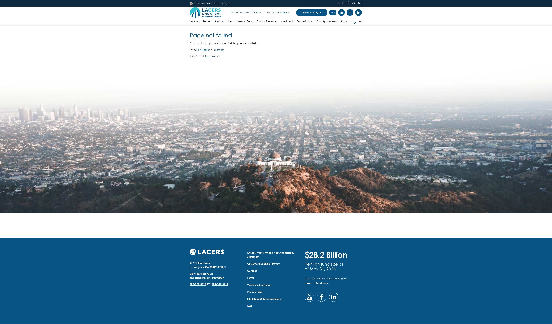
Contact (252, 270)
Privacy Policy (255, 291)
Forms (250, 277)
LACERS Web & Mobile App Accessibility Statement (270, 254)
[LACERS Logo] (205, 12)
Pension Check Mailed (245, 12)
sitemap (219, 49)
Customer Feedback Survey (263, 263)
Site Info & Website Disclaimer (264, 298)
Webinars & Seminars (259, 284)
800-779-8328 (198, 284)
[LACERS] (207, 251)
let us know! (212, 56)
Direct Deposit (278, 12)
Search (360, 21)
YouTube (341, 12)
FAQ (249, 305)
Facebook (350, 12)
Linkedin (358, 12)
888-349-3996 (220, 284)
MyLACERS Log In (312, 12)
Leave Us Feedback (316, 283)
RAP (333, 12)
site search (204, 49)
